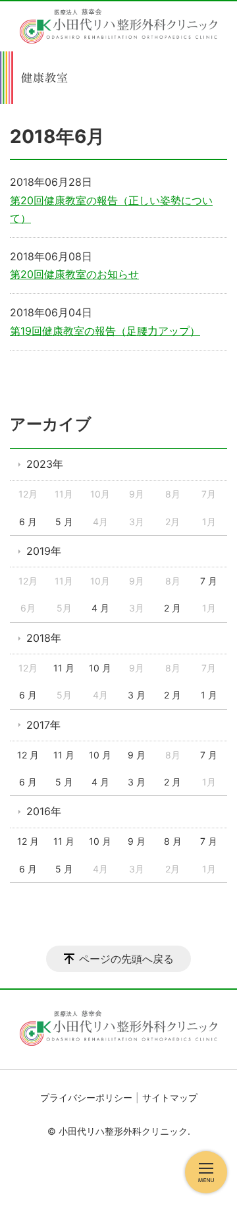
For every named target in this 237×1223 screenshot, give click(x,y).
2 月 (172, 607)
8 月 (173, 841)
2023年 (44, 463)
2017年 (43, 724)
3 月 (136, 694)
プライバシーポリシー (86, 1097)
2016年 (43, 811)
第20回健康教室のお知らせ (74, 274)
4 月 (100, 607)
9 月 (136, 754)
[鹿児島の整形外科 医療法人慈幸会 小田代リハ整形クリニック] (118, 26)
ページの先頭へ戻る (126, 958)
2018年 (43, 637)
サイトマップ (170, 1097)
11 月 (63, 667)
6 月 (28, 521)
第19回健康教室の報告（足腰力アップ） (105, 330)
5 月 (64, 521)
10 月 (100, 667)
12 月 (28, 754)
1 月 (209, 694)
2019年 (43, 550)
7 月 (208, 580)
